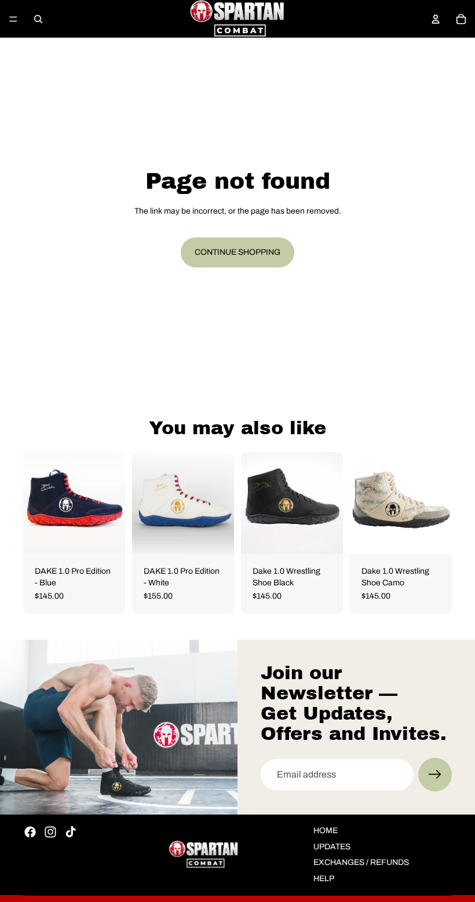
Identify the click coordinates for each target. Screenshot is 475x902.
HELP (323, 878)
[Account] (435, 19)
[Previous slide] (36, 503)
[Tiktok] (71, 832)
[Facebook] (30, 832)
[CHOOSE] (433, 536)
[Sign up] (435, 774)
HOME (325, 830)
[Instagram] (50, 832)
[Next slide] (439, 503)
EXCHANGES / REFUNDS (361, 862)
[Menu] (13, 19)
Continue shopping (237, 252)
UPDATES (331, 846)
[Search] (38, 19)
